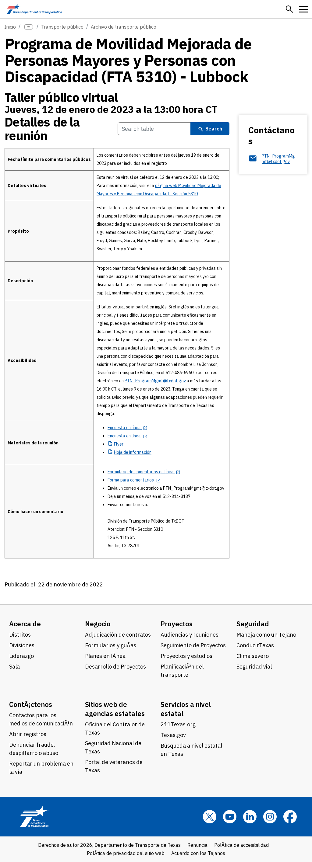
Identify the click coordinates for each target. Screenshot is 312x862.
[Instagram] (270, 816)
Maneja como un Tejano (266, 634)
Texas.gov (173, 735)
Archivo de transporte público (123, 27)
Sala (14, 666)
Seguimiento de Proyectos (193, 645)
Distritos (20, 634)
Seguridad (252, 623)
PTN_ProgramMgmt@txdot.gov (155, 381)
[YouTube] (229, 816)
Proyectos (177, 623)
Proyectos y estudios (186, 655)
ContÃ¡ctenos (30, 704)
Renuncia (197, 845)
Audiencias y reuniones (189, 634)
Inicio (10, 27)
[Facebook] (290, 816)
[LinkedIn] (250, 816)
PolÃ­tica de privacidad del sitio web (126, 853)
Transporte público (62, 27)
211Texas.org (178, 724)
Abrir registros (27, 734)
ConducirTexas (255, 645)
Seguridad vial (254, 666)
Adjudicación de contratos (118, 634)
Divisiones (21, 645)
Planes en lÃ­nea (105, 655)
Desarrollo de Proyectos (115, 666)
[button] (289, 9)
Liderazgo (21, 655)
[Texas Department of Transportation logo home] (34, 9)
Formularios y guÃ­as (110, 645)
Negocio (98, 623)
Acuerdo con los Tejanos (198, 853)
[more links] (28, 27)
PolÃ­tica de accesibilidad (241, 845)
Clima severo (252, 655)
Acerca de (25, 623)
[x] (209, 816)
